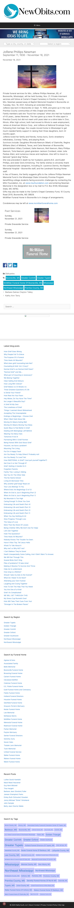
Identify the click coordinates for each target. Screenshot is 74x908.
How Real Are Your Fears (13, 396)
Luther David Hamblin (12, 780)
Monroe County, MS (28, 864)
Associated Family (11, 663)
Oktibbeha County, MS (12, 876)
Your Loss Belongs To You (14, 487)
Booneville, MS (13, 278)
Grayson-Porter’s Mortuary (14, 706)
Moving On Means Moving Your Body (18, 425)
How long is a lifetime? (12, 572)
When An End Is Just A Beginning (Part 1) (20, 495)
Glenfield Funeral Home (13, 703)
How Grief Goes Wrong (13, 351)
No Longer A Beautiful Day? (14, 401)
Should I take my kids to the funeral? (18, 575)
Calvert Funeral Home (12, 677)
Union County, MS (22, 885)
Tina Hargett (9, 788)
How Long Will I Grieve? (13, 384)
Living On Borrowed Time (13, 481)
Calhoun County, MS (37, 829)
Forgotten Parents (11, 469)
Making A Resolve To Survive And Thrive (19, 566)
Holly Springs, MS (61, 845)
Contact (37, 905)
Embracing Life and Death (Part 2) (17, 510)
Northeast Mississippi (13, 288)
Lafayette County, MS (60, 850)
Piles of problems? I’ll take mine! (16, 563)
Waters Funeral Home (12, 758)
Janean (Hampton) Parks (13, 794)
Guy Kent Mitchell (10, 785)
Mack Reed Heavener (12, 783)
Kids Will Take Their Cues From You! (18, 601)
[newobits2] (37, 38)
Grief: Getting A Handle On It (15, 466)
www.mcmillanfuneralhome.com (43, 203)
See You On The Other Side (14, 475)
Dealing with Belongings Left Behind (18, 431)
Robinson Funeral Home (13, 726)
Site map (61, 905)
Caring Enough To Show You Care (17, 501)
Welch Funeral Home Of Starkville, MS (17, 894)
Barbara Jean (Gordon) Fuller (15, 791)
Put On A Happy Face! (12, 451)
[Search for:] (37, 307)
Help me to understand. (13, 569)
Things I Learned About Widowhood (18, 410)
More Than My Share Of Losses (16, 525)
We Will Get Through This (13, 557)
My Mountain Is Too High (13, 498)
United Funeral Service (12, 752)
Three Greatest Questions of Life (16, 390)
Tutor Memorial (10, 749)
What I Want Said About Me (14, 419)
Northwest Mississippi (12, 642)
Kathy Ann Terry (12, 295)
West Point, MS (34, 894)
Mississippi (48, 283)
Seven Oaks (8, 742)
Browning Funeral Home (13, 673)
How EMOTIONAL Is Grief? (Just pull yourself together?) (25, 460)
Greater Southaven (11, 636)
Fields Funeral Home (12, 693)
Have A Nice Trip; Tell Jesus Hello (17, 542)
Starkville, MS (62, 880)
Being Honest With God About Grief (17, 443)
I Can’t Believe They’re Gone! (15, 551)
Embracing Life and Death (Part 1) (17, 513)
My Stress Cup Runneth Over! (15, 598)
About (31, 905)
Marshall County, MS (27, 855)
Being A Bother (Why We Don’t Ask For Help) (21, 528)
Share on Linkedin (15, 265)
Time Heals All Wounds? (13, 360)
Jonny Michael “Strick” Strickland (16, 800)
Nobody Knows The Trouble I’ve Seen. (18, 540)
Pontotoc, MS (37, 876)
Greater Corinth (28, 278)
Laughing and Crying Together (15, 584)
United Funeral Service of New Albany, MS (42, 885)
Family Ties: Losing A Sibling (15, 472)
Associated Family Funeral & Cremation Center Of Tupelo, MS (47, 825)
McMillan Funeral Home (13, 719)
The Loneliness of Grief (13, 407)
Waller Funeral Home (12, 755)
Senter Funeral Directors (13, 736)
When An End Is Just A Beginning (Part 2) (20, 493)
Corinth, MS (58, 830)
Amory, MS (22, 825)
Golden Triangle (10, 626)
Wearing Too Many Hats (13, 434)
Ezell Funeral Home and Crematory (17, 690)
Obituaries (10, 273)
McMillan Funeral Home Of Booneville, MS (23, 283)
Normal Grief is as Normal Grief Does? (18, 369)
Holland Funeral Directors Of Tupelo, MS (39, 845)
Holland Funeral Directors (13, 696)
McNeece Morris (10, 716)
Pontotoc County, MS (51, 876)
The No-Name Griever (12, 478)
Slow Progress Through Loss (15, 519)
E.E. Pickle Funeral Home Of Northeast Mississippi (20, 834)
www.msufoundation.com (37, 183)
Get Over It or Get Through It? (15, 463)
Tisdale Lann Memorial (12, 745)
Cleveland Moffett (11, 680)
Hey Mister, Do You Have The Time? (18, 398)
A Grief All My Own (11, 404)
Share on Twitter (10, 265)
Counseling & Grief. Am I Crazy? (16, 366)
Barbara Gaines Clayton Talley (19, 292)
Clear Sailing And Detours (14, 381)
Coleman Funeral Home (13, 683)
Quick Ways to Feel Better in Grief (17, 428)
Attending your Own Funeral (14, 581)
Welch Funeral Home (12, 762)
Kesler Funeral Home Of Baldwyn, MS (35, 850)
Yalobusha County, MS (45, 894)
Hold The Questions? (12, 534)
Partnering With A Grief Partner (16, 440)
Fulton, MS (40, 834)
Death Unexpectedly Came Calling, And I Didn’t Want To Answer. (29, 554)
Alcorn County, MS (10, 825)
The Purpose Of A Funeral (14, 357)
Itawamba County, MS (12, 850)
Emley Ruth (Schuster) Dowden (16, 797)
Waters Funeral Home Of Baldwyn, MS (48, 890)
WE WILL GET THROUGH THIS (16, 595)
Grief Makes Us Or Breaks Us (15, 387)
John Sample (9, 803)
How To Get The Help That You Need (18, 587)
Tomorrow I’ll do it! (11, 437)
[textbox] (19, 44)
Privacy (43, 905)
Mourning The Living (12, 448)
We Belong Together (11, 378)
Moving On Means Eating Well (15, 422)
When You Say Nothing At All (15, 516)
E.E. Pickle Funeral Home (13, 686)
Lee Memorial (9, 713)
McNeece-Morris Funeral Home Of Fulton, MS (17, 859)
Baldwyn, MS (11, 829)
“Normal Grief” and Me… (13, 372)
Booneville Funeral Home (13, 670)
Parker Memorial (10, 729)
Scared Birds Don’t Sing (13, 560)
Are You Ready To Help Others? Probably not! (21, 454)
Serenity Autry (9, 739)
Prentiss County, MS (34, 288)
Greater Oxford (10, 632)
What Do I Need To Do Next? (15, 578)
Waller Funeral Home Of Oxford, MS (18, 890)
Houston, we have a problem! (15, 446)
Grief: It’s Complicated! (12, 593)
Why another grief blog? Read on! (17, 484)
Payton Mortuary (10, 732)
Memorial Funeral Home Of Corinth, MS (44, 859)
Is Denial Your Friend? (12, 393)
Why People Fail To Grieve (14, 354)
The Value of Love (11, 522)
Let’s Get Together (11, 531)
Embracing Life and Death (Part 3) (17, 507)
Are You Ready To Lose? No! (15, 457)
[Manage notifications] (4, 903)
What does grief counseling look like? (18, 363)
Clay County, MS (48, 829)
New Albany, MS (44, 864)
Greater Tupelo (44, 278)
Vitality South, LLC (21, 905)
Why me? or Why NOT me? (14, 548)
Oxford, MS (25, 876)
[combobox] (19, 43)
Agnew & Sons (9, 660)
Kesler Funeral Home (12, 709)
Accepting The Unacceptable (15, 413)
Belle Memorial (9, 667)
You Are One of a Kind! (13, 590)
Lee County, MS (12, 855)
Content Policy (52, 905)
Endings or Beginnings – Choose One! (18, 416)
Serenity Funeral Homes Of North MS (41, 881)
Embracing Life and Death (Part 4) (17, 504)
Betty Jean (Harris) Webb (13, 806)
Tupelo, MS (10, 885)
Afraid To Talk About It (12, 545)
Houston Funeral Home (13, 699)
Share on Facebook (5, 265)
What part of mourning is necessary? (18, 375)
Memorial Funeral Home (13, 722)
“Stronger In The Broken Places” (16, 604)
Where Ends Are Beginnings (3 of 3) (18, 490)
